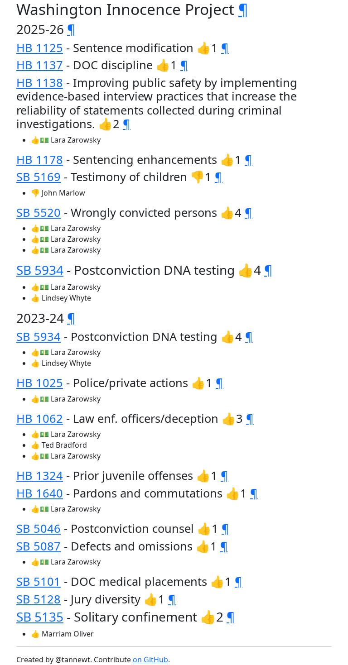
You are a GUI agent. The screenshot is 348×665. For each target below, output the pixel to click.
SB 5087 (38, 546)
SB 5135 (39, 616)
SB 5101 (38, 581)
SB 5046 (38, 528)
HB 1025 (39, 382)
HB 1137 (39, 64)
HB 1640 (39, 493)
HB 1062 (39, 418)
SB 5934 (39, 269)
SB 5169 (38, 176)
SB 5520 (38, 212)
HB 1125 (39, 47)
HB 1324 (39, 475)
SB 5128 (38, 599)
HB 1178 (39, 159)
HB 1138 (39, 82)
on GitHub (150, 660)
